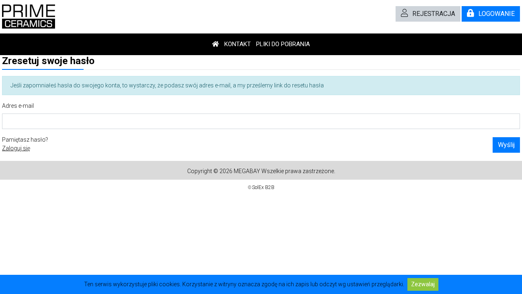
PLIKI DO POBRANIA (283, 44)
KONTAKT (237, 44)
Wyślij (506, 145)
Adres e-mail (18, 105)
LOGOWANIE (496, 14)
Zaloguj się (16, 148)
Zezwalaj (423, 284)
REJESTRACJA (433, 14)
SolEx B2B (263, 187)
